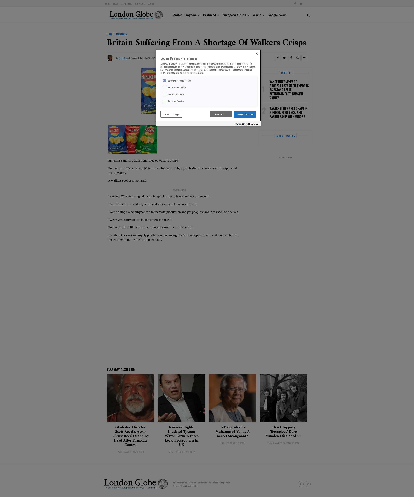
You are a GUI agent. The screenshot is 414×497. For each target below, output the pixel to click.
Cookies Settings (171, 114)
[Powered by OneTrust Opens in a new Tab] (246, 124)
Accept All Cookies (245, 114)
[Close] (256, 53)
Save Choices (221, 114)
